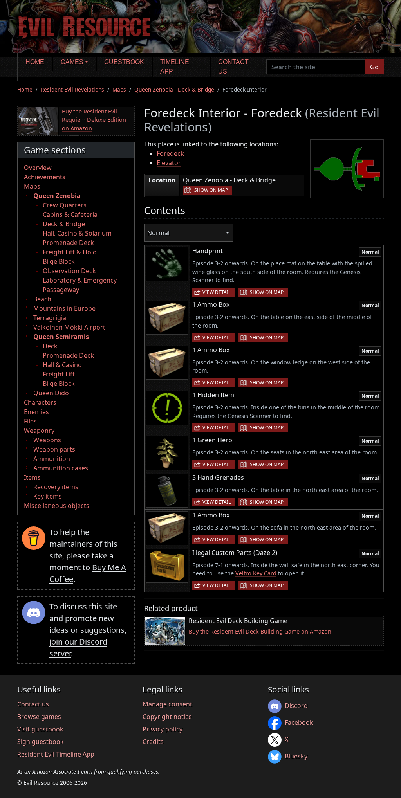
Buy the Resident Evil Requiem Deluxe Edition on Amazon (94, 120)
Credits (153, 741)
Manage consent (167, 704)
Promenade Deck (68, 242)
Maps (119, 89)
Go (374, 67)
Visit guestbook (40, 729)
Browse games (39, 716)
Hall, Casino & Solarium (77, 233)
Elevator (169, 163)
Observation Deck (69, 271)
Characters (40, 402)
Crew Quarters (65, 205)
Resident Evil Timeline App (55, 754)
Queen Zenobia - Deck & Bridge (174, 89)
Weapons (47, 440)
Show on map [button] (211, 190)
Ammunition (51, 458)
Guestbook (124, 62)
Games (72, 62)
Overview (38, 167)
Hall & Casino (62, 364)
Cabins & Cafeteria (70, 214)
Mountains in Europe (64, 308)
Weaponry (39, 430)
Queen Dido (51, 393)
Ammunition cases (60, 468)
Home (34, 62)
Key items (47, 496)
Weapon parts (54, 449)
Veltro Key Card (255, 573)
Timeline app (174, 67)
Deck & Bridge (64, 224)
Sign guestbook (40, 741)
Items (32, 477)
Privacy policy (162, 729)
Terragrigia (49, 317)
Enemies (36, 411)
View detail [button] (216, 292)
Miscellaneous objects (56, 505)
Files (30, 421)
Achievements (44, 177)
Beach (42, 299)
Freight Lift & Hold (70, 252)
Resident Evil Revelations (72, 89)
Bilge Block (59, 261)
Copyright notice (167, 716)
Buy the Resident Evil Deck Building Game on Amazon (260, 631)
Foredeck (170, 153)
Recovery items (55, 487)
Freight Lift (59, 374)
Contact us (233, 67)
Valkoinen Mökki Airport (69, 327)
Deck (50, 346)
